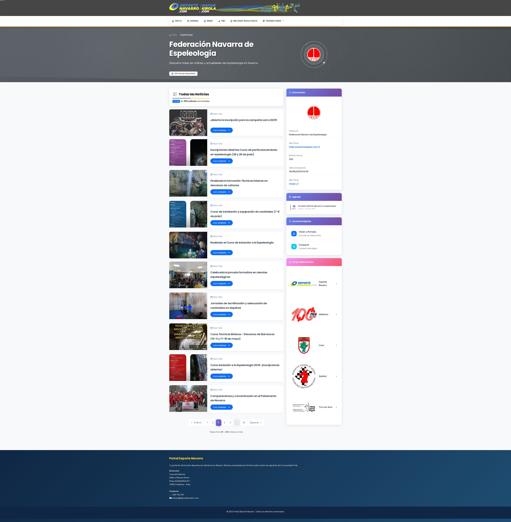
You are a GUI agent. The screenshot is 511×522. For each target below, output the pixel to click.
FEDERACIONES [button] (274, 21)
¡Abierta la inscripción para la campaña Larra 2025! (243, 120)
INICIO (178, 21)
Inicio (174, 34)
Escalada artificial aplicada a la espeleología (317, 206)
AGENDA (194, 21)
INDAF (210, 21)
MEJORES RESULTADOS (245, 21)
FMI (223, 21)
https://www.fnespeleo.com (303, 147)
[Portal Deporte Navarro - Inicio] (235, 8)
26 (244, 422)
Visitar (292, 183)
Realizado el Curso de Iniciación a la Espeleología (241, 242)
